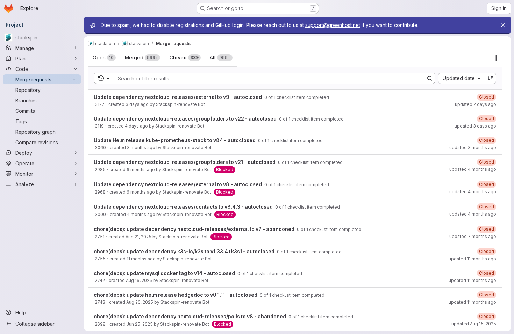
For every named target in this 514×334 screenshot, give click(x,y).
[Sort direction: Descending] (490, 78)
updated (475, 104)
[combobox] (461, 78)
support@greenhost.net (332, 25)
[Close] (503, 25)
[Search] (429, 78)
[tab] (104, 57)
